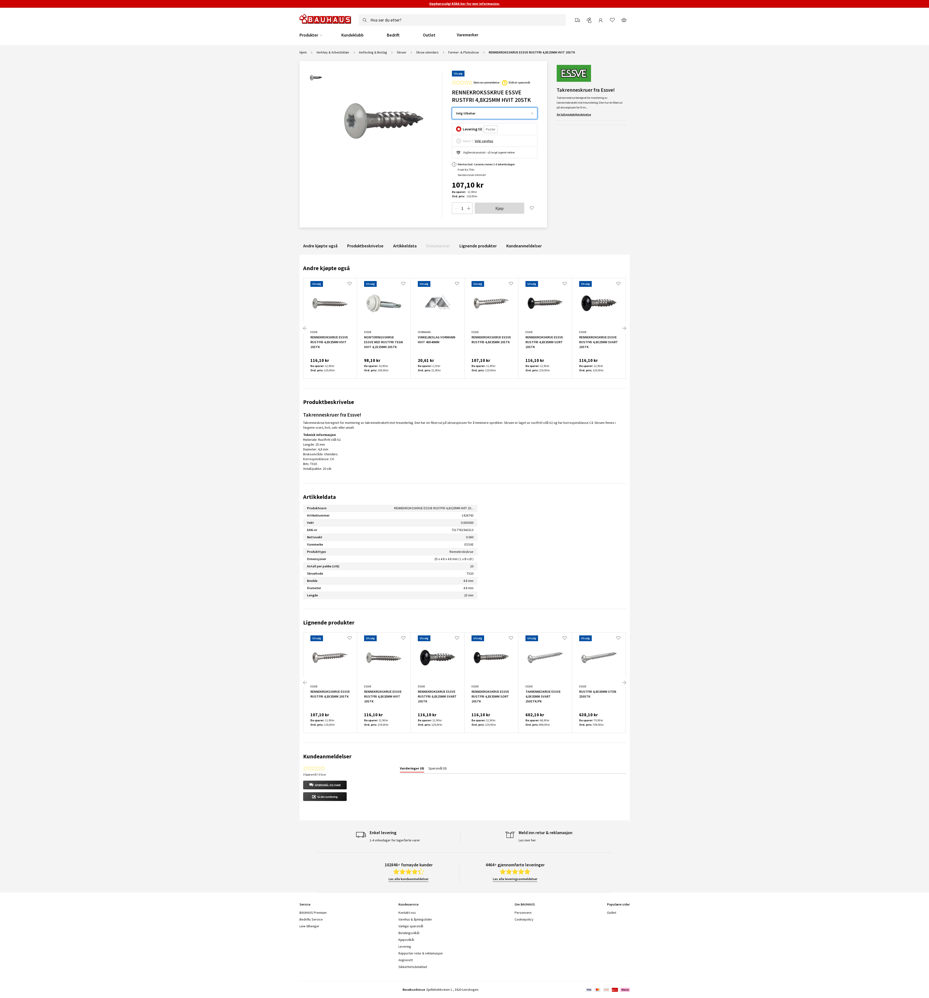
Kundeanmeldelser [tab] (327, 756)
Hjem (303, 52)
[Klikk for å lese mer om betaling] (607, 990)
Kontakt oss (407, 912)
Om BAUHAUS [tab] (525, 904)
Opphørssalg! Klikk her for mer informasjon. (464, 3)
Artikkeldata (405, 246)
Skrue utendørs (427, 52)
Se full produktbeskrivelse (574, 114)
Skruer (401, 52)
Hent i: (468, 140)
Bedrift (393, 35)
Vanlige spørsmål (410, 926)
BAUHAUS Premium (313, 912)
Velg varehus (484, 141)
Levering (404, 946)
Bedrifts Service (311, 919)
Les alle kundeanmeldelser (408, 879)
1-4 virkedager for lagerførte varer (395, 840)
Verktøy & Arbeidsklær (332, 52)
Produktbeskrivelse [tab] (328, 402)
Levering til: (473, 129)
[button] (325, 785)
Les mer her (527, 840)
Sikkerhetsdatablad (412, 967)
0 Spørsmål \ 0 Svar (314, 774)
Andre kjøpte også (320, 246)
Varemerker (467, 35)
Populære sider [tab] (618, 904)
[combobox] (462, 20)
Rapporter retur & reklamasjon (420, 953)
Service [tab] (305, 904)
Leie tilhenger (309, 926)
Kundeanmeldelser (524, 246)
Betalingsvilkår (409, 933)
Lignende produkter (478, 246)
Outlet (429, 35)
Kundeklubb (352, 35)
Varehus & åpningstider (415, 919)
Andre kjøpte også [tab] (326, 268)
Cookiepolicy (524, 919)
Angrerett (405, 960)
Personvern (523, 912)
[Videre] (624, 328)
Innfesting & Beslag (373, 52)
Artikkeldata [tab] (319, 497)
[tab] (412, 769)
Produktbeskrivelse (365, 246)
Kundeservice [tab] (408, 904)
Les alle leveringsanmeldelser (515, 879)
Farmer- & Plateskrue (463, 52)
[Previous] (305, 328)
